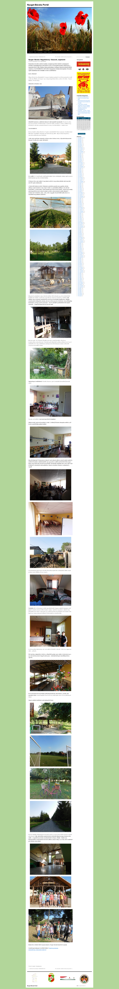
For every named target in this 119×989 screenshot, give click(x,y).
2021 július (79, 213)
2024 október (80, 165)
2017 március (80, 278)
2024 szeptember (80, 166)
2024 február (80, 175)
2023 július (79, 183)
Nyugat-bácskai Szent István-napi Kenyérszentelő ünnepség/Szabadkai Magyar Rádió (84, 102)
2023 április (80, 187)
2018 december (80, 252)
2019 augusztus (80, 242)
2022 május (80, 201)
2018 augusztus (80, 257)
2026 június (80, 140)
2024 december (80, 162)
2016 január (80, 295)
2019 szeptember (80, 241)
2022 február (80, 204)
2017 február (80, 279)
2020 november (80, 223)
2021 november (80, 208)
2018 (79, 129)
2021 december (80, 207)
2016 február (80, 294)
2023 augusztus (80, 182)
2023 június (80, 185)
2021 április (80, 217)
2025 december (80, 147)
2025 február (80, 160)
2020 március (80, 233)
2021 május (80, 216)
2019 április (80, 247)
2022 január (80, 206)
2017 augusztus (80, 272)
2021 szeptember (80, 211)
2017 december (80, 267)
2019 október (80, 239)
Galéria (45, 52)
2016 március (80, 293)
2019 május (80, 246)
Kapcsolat (50, 52)
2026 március (80, 144)
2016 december (80, 282)
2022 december (80, 192)
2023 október (80, 180)
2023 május (80, 186)
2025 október (80, 150)
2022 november (80, 193)
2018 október (80, 254)
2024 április (80, 172)
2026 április (80, 142)
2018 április (80, 262)
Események (40, 52)
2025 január (80, 161)
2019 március (80, 248)
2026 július (79, 139)
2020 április (80, 232)
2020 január (80, 236)
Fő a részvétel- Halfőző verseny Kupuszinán (64, 56)
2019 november (80, 238)
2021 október (80, 209)
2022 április (80, 202)
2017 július (79, 273)
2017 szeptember (80, 270)
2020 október (80, 224)
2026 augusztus (80, 137)
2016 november (80, 283)
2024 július (79, 168)
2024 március (80, 173)
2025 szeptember (80, 151)
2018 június (80, 259)
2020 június (80, 229)
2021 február (80, 219)
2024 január (80, 176)
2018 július (79, 258)
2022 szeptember (80, 196)
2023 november (80, 178)
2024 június (80, 170)
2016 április (80, 292)
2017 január (80, 280)
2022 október (80, 195)
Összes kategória (82, 133)
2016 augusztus (80, 287)
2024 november (80, 163)
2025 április (80, 157)
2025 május (80, 156)
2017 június (80, 274)
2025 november (80, 149)
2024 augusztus (80, 167)
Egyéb (34, 966)
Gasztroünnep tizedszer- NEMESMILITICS (37, 56)
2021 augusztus (80, 212)
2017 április (80, 277)
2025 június (80, 155)
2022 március (80, 203)
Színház (82, 132)
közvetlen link (38, 966)
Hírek (35, 52)
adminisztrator (43, 61)
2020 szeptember (80, 226)
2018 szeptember (80, 255)
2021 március (80, 218)
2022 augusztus (80, 197)
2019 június (80, 244)
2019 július (79, 243)
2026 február (80, 145)
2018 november (80, 253)
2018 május (80, 260)
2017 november (80, 268)
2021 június (80, 214)
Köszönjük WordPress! (82, 985)
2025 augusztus (80, 152)
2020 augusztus (80, 227)
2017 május (80, 275)
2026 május (80, 141)
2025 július (79, 153)
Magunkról (31, 52)
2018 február (80, 264)
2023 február (80, 190)
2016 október (80, 284)
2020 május (80, 231)
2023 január (80, 191)
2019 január (80, 250)
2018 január (80, 265)
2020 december (80, 222)
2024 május (80, 171)
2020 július (79, 228)
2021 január (80, 221)
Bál (79, 132)
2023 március (80, 188)
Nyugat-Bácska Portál (38, 4)
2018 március (80, 263)
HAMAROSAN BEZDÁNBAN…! (84, 96)
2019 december (80, 237)
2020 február (80, 234)
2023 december (80, 177)
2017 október (80, 269)
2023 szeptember (80, 181)
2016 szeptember (80, 285)
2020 (88, 129)
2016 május (80, 290)
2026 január (80, 146)
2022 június (80, 200)
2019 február (80, 249)
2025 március (80, 158)
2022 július (79, 198)
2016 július (79, 288)
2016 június (80, 289)
